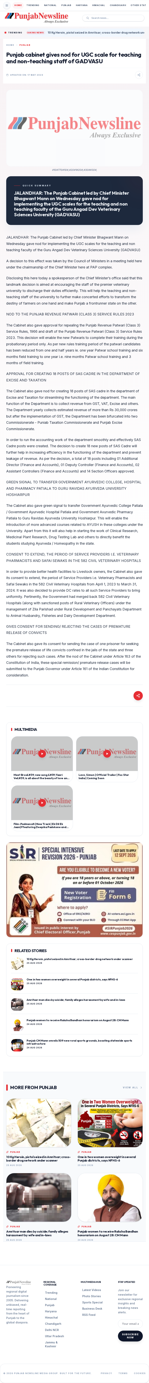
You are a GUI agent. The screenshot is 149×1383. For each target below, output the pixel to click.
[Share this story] (139, 75)
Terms (123, 1373)
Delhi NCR (52, 1330)
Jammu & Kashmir (51, 1344)
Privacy (106, 1373)
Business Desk (92, 1308)
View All (130, 1087)
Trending (32, 5)
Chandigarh (118, 5)
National (50, 5)
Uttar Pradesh (54, 1336)
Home (18, 5)
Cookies (140, 1373)
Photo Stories (91, 1296)
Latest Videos (91, 1290)
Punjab (66, 5)
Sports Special (92, 1302)
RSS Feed (88, 1314)
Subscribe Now (130, 1336)
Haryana (81, 5)
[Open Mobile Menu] (6, 5)
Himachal (98, 5)
